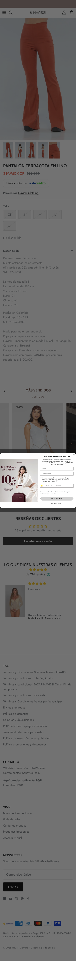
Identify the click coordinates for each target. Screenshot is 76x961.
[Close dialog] (74, 455)
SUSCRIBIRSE (57, 498)
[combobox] (43, 485)
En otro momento (56, 503)
